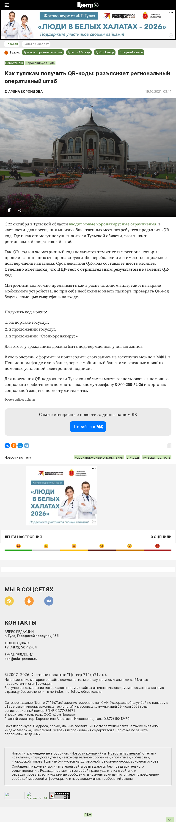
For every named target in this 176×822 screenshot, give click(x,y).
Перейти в (84, 426)
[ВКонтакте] (7, 445)
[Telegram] (26, 445)
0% (18, 546)
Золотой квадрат (36, 44)
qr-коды (132, 457)
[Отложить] (9, 210)
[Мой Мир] (20, 445)
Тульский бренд (79, 52)
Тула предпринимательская (43, 52)
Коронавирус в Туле (40, 63)
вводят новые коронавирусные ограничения (112, 224)
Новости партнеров (124, 753)
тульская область (156, 457)
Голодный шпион (131, 52)
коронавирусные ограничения (99, 457)
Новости (12, 44)
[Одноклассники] (13, 445)
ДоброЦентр (105, 52)
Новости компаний (86, 753)
